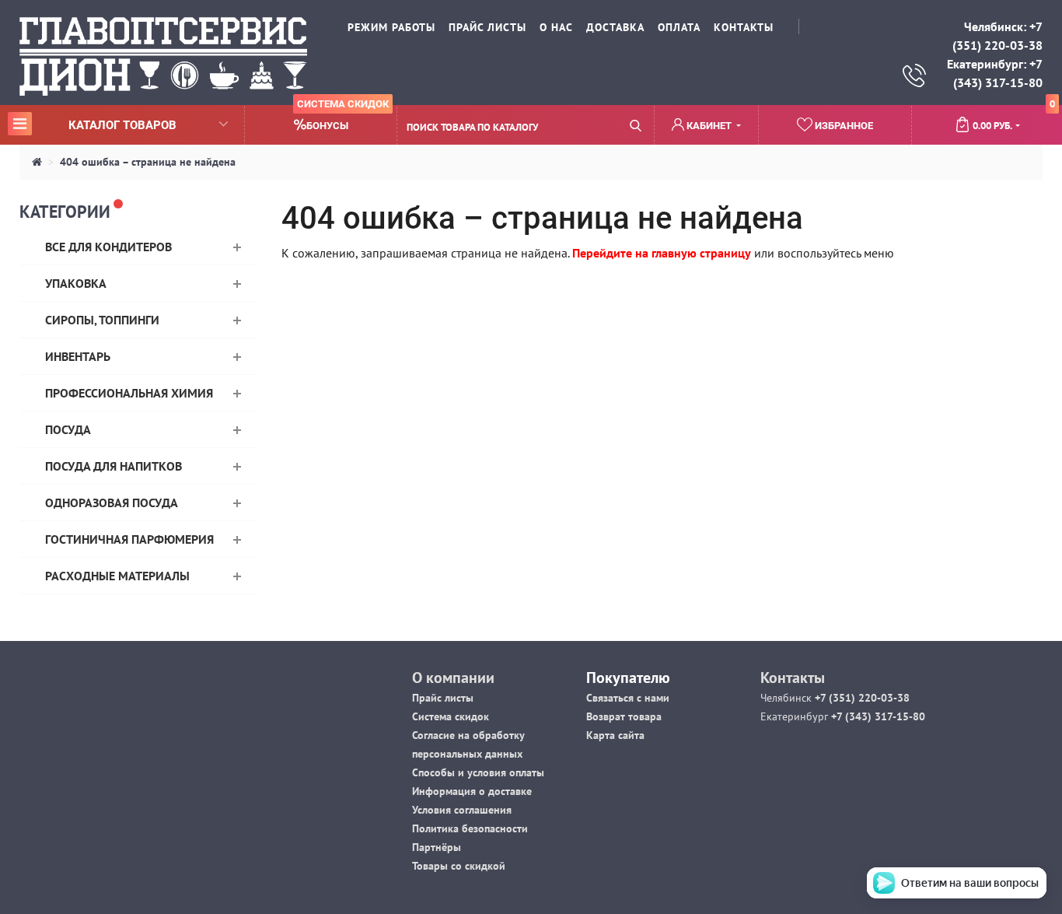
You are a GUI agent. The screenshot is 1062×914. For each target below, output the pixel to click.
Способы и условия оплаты (478, 772)
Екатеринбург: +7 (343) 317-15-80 (995, 73)
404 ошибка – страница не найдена (148, 162)
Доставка (615, 27)
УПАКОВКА (76, 283)
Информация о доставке (472, 791)
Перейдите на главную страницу (661, 253)
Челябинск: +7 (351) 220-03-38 (997, 36)
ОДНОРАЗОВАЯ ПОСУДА (111, 502)
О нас (556, 27)
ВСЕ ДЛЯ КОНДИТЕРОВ (108, 246)
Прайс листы (442, 698)
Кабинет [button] (709, 125)
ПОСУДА (68, 429)
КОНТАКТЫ (744, 27)
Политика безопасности (470, 828)
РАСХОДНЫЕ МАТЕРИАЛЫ (117, 575)
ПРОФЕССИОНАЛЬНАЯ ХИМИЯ (129, 393)
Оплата (679, 27)
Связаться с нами (627, 698)
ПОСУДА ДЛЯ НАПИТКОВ (113, 466)
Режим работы (391, 27)
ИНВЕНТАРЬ (77, 356)
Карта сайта (615, 735)
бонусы (343, 118)
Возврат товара (624, 716)
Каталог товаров (94, 124)
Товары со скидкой (458, 866)
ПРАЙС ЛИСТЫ (487, 27)
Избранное (842, 125)
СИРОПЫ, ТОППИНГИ (102, 319)
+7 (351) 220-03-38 (861, 698)
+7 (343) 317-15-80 (876, 716)
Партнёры (436, 847)
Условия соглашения (462, 810)
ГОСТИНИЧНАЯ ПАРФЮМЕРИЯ (129, 539)
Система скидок (450, 716)
